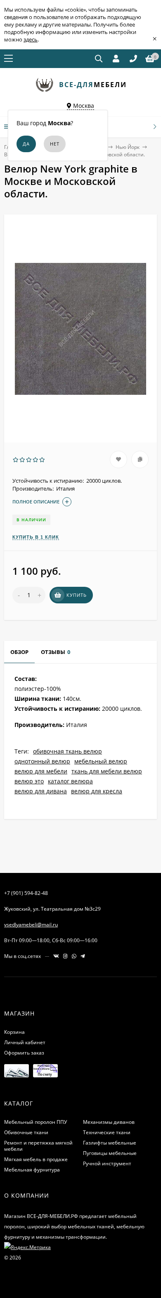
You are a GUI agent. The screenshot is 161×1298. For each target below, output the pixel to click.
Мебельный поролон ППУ (35, 1121)
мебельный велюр (100, 761)
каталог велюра (70, 781)
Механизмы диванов (109, 1121)
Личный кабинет (24, 1042)
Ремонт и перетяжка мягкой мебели (38, 1145)
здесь (31, 39)
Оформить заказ (24, 1052)
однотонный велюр (42, 761)
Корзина (14, 1031)
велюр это (29, 781)
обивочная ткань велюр (67, 751)
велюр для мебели (40, 771)
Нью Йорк (128, 147)
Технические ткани (106, 1132)
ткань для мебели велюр (106, 771)
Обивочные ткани (26, 1132)
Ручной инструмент (107, 1163)
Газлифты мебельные (109, 1142)
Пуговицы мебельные (110, 1153)
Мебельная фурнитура (32, 1169)
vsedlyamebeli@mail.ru (31, 924)
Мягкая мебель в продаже (36, 1159)
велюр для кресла (96, 791)
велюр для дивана (40, 791)
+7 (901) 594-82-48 (26, 893)
